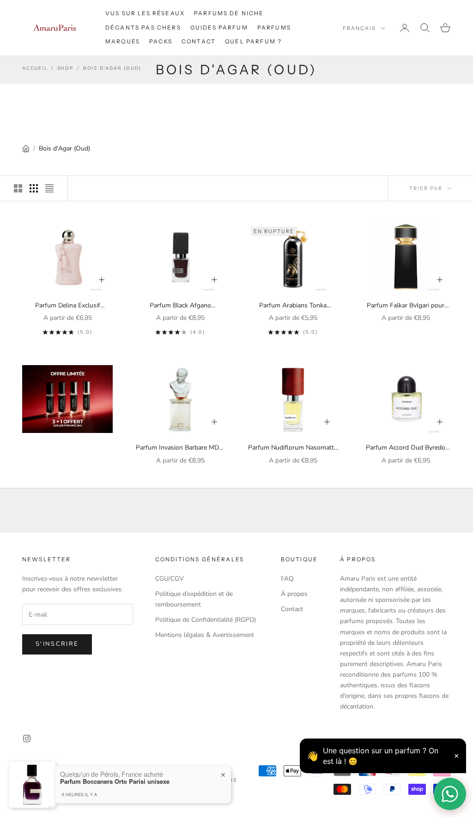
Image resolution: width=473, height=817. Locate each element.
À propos (294, 593)
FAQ (287, 578)
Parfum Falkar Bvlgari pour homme (405, 306)
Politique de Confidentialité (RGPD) (205, 619)
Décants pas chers (143, 27)
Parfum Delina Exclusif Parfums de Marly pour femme (68, 306)
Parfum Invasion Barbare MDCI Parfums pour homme (180, 448)
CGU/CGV (169, 578)
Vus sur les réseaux (145, 13)
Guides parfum (219, 27)
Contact (199, 41)
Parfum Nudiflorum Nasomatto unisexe (293, 448)
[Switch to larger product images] (18, 188)
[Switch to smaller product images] (34, 188)
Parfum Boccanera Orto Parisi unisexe (115, 781)
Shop (65, 68)
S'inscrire (57, 644)
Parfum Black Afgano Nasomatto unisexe (180, 306)
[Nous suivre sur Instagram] (26, 738)
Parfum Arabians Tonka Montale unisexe (293, 306)
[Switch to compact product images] (49, 188)
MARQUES (122, 41)
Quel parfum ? (253, 41)
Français (359, 28)
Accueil (35, 68)
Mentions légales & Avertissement (204, 635)
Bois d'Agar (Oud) (112, 68)
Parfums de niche (229, 13)
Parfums (274, 27)
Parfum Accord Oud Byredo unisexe (405, 448)
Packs (160, 41)
